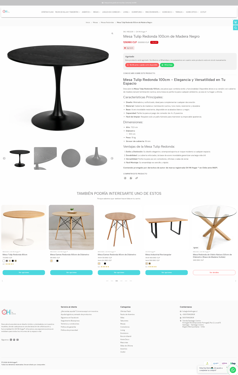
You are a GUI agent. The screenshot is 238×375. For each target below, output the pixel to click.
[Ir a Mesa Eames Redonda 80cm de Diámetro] (119, 227)
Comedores (125, 327)
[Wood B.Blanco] (10, 261)
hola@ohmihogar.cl (189, 311)
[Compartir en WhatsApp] (131, 178)
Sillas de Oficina (126, 346)
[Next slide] (113, 158)
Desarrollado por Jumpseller (34, 365)
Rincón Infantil (125, 336)
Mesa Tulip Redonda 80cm (15, 254)
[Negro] (13, 261)
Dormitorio (124, 333)
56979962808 (188, 318)
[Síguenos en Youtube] (17, 340)
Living (122, 330)
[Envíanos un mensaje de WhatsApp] (233, 370)
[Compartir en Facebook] (125, 178)
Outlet (122, 352)
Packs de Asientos (127, 314)
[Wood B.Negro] (15, 261)
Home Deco (124, 339)
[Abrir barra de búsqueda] (235, 27)
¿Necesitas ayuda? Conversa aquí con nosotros (79, 311)
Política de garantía (68, 327)
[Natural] (51, 261)
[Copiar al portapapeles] (136, 178)
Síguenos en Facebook (70, 318)
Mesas (95, 22)
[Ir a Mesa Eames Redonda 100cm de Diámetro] (71, 227)
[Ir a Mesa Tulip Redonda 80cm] (23, 227)
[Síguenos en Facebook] (14, 340)
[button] (107, 280)
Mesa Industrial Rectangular (158, 254)
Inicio (88, 22)
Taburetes (124, 321)
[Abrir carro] (235, 22)
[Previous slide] (3, 158)
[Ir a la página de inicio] (6, 12)
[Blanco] (4, 261)
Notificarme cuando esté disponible (143, 65)
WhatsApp (168, 65)
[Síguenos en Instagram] (11, 340)
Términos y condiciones (70, 324)
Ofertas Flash (125, 311)
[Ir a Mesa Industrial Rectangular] (166, 227)
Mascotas (124, 342)
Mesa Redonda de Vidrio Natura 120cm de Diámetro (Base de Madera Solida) (212, 255)
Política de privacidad (69, 330)
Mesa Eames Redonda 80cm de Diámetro (117, 254)
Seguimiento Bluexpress (70, 321)
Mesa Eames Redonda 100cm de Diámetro (69, 254)
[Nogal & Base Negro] (7, 261)
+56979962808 (188, 314)
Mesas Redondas (107, 22)
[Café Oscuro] (149, 263)
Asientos (123, 349)
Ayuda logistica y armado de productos (76, 314)
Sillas (122, 318)
